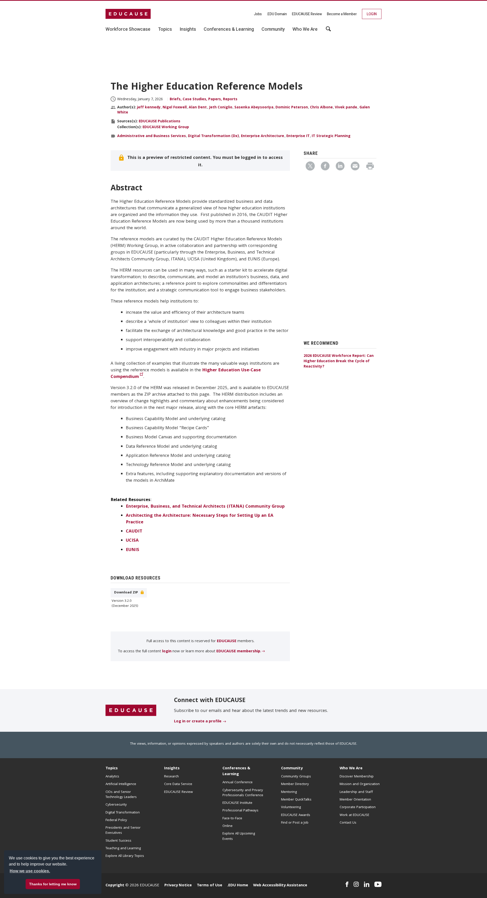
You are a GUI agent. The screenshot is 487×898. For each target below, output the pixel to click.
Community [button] (273, 29)
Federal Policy (116, 820)
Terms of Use (209, 885)
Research (171, 776)
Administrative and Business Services (151, 136)
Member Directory (295, 784)
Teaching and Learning (123, 848)
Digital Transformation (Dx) (213, 136)
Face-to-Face (232, 818)
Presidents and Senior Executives (123, 830)
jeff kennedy (149, 108)
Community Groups (296, 776)
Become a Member (342, 14)
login (166, 651)
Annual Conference (237, 782)
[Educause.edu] (131, 710)
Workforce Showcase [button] (128, 29)
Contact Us (348, 823)
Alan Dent (198, 108)
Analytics (112, 776)
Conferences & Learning (236, 771)
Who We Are (351, 768)
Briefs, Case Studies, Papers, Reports (203, 99)
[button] (410, 886)
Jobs (258, 14)
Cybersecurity (116, 805)
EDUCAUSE (227, 641)
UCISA (132, 540)
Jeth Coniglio (220, 108)
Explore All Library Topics (125, 856)
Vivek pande (346, 108)
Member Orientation (355, 800)
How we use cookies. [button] (30, 871)
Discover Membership (357, 776)
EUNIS (132, 550)
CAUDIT (134, 531)
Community (292, 768)
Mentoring (289, 792)
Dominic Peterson (291, 108)
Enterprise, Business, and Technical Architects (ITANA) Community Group (205, 506)
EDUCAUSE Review (307, 14)
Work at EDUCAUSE (354, 815)
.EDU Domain (277, 14)
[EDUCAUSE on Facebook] (346, 884)
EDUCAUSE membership (238, 651)
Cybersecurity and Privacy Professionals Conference (242, 793)
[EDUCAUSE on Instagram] (356, 884)
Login (372, 14)
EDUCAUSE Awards (295, 815)
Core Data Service (178, 784)
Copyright (115, 885)
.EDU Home (237, 885)
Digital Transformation (123, 813)
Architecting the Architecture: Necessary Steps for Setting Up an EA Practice (199, 519)
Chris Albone (321, 108)
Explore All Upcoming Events (238, 836)
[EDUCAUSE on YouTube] (377, 884)
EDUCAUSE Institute (237, 803)
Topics (112, 768)
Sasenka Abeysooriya (253, 108)
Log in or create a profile (197, 721)
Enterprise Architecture (262, 136)
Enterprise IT (298, 136)
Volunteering (291, 807)
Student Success (118, 841)
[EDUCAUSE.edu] (128, 14)
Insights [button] (188, 29)
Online (227, 826)
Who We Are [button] (305, 29)
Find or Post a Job (294, 823)
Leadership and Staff (356, 792)
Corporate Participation (358, 807)
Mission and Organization (360, 784)
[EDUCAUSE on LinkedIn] (367, 884)
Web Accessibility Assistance (280, 885)
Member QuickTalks (296, 800)
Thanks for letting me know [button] (53, 884)
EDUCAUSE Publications (159, 122)
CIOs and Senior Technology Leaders (121, 794)
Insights (172, 768)
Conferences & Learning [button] (229, 29)
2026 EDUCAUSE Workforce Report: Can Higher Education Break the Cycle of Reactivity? (339, 361)
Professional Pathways (240, 810)
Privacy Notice (178, 885)
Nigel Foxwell (175, 108)
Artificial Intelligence (121, 784)
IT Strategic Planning (331, 136)
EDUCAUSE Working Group (166, 127)
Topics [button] (165, 29)
